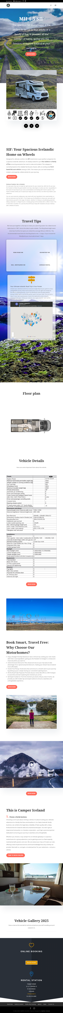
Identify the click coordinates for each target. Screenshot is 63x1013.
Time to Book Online (15, 855)
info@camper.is (31, 993)
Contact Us (51, 1004)
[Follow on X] (31, 126)
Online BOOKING (31, 951)
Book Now (31, 54)
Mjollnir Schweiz (45, 1011)
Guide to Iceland (19, 1004)
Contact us (9, 1)
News (44, 1004)
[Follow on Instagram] (37, 126)
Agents (39, 1004)
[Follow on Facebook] (26, 126)
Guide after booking (30, 1004)
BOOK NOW (31, 963)
